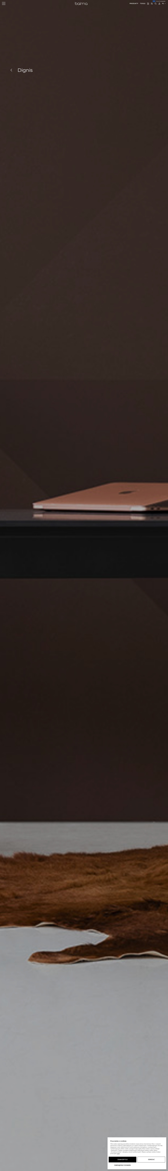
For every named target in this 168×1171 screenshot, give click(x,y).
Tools (142, 3)
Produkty (134, 3)
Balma (81, 3)
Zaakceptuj (122, 1159)
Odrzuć (151, 1159)
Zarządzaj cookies (122, 1165)
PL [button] (163, 3)
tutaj (118, 1153)
